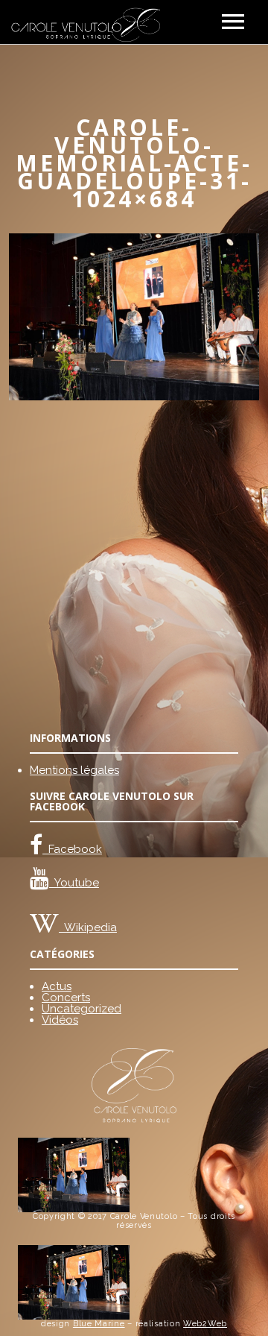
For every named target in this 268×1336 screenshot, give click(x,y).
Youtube (74, 882)
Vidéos (60, 1020)
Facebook (72, 849)
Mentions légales (74, 770)
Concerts (66, 997)
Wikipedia (88, 927)
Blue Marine (99, 1324)
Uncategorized (81, 1008)
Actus (56, 986)
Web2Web (205, 1324)
